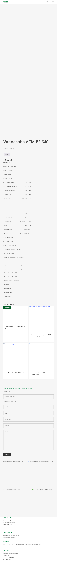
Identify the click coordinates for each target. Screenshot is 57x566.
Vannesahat (16, 8)
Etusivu (5, 8)
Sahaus (10, 8)
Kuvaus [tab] (7, 154)
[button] (53, 2)
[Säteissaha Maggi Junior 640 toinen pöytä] (41, 319)
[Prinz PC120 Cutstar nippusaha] (41, 356)
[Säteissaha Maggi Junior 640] (15, 356)
